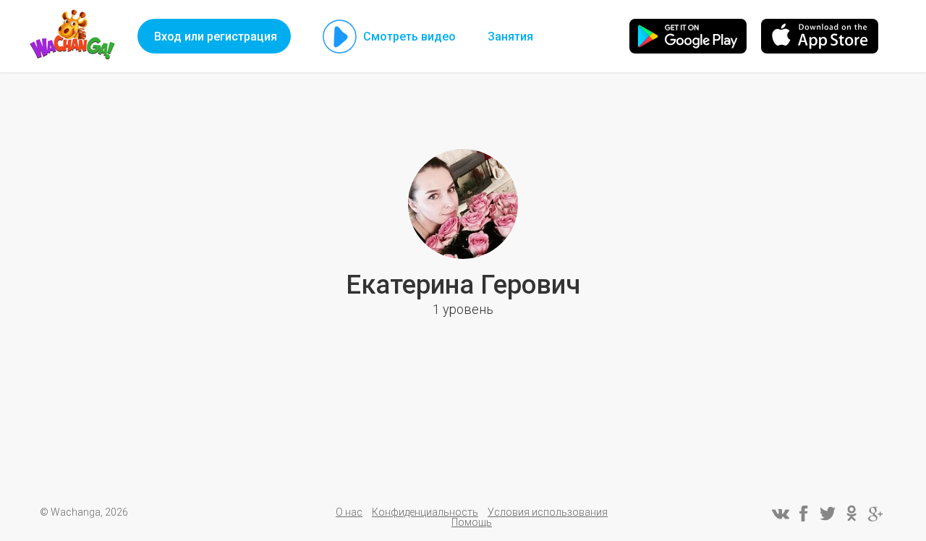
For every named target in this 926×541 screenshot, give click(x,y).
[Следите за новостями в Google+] (875, 513)
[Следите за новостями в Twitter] (827, 513)
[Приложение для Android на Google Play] (688, 36)
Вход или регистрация (215, 36)
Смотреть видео (409, 36)
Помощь (471, 522)
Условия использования (548, 512)
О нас (349, 512)
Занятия (510, 36)
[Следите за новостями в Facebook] (804, 513)
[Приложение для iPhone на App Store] (819, 36)
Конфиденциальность (425, 512)
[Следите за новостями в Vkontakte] (780, 513)
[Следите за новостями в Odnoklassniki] (851, 513)
